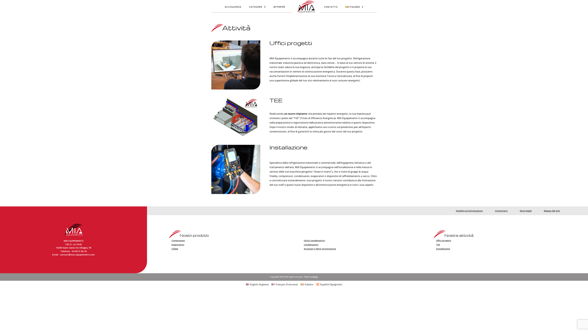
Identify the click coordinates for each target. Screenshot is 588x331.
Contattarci (501, 210)
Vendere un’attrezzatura (469, 210)
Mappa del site (552, 210)
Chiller (175, 248)
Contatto (331, 6)
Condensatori (311, 244)
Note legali (526, 210)
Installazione (443, 248)
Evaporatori (178, 244)
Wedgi (315, 277)
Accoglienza (233, 6)
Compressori (178, 240)
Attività (279, 6)
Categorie (255, 6)
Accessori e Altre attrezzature (320, 248)
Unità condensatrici (314, 240)
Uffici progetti (443, 240)
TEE (438, 244)
